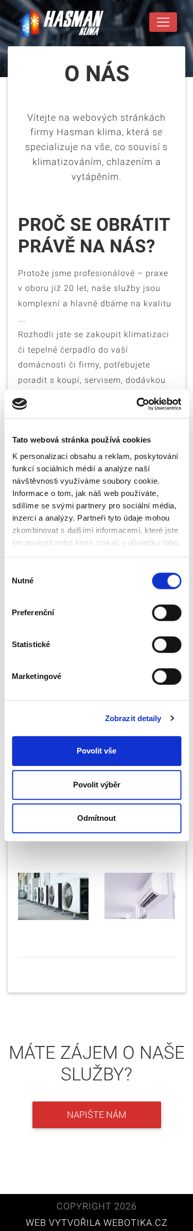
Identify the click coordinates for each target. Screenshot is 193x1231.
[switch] (166, 612)
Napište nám (97, 1115)
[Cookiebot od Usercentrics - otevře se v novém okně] (137, 404)
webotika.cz (135, 1223)
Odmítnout (96, 818)
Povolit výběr (96, 784)
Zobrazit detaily (133, 718)
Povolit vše (96, 750)
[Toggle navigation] (163, 22)
